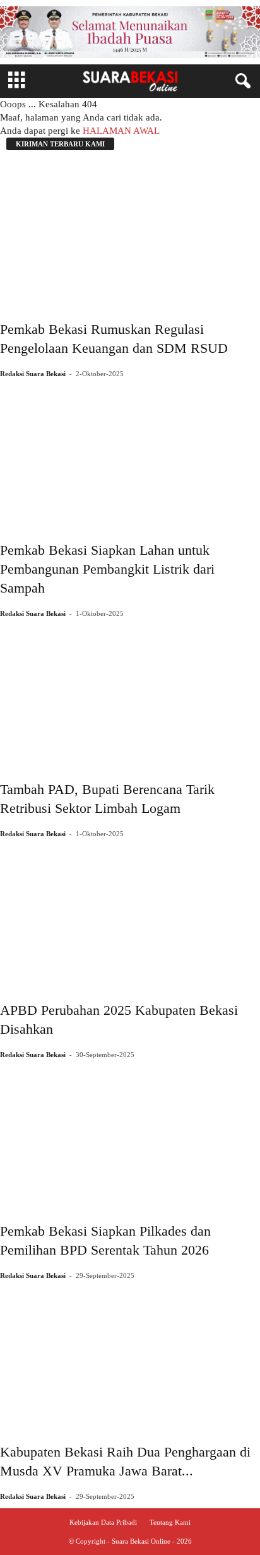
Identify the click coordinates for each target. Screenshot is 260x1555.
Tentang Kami (170, 1522)
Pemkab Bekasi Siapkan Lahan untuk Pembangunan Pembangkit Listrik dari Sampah (107, 569)
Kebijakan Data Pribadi (103, 1522)
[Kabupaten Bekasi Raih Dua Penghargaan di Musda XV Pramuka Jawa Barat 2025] (130, 1356)
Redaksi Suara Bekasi (33, 373)
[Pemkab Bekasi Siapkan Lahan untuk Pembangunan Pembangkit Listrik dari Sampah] (130, 454)
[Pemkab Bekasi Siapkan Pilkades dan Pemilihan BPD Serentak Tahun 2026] (130, 1135)
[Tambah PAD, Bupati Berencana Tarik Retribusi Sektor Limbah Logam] (130, 694)
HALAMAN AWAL (121, 131)
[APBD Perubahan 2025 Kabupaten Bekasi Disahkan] (130, 914)
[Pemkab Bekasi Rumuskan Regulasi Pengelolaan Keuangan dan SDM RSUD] (130, 233)
